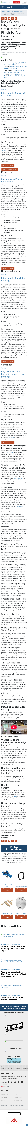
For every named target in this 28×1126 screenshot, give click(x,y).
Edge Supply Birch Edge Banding (13, 279)
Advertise (4, 1097)
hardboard (4, 150)
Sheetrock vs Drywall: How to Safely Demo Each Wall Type (13, 948)
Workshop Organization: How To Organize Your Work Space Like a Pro (13, 974)
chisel (15, 796)
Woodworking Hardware (17, 11)
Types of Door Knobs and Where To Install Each (12, 998)
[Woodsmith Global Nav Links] (10, 2)
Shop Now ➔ (13, 65)
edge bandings (18, 478)
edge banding (10, 452)
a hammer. (11, 800)
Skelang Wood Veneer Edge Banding (12, 180)
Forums (16, 1094)
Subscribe (16, 2)
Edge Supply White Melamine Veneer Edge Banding (13, 374)
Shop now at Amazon (7, 890)
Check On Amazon (7, 165)
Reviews (8, 11)
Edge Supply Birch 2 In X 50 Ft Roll (13, 94)
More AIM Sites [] (14, 1113)
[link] (14, 1068)
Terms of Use (18, 1100)
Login (24, 2)
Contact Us (4, 1094)
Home (3, 11)
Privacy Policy (18, 1097)
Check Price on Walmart (9, 169)
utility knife (20, 506)
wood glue (11, 437)
